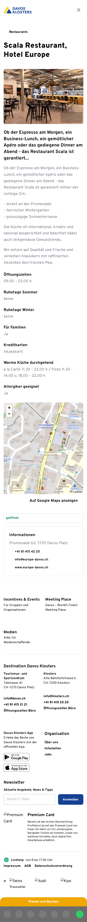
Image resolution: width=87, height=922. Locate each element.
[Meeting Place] (47, 593)
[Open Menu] (78, 9)
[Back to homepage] (18, 10)
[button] (43, 448)
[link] (6, 723)
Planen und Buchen (44, 902)
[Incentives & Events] (6, 593)
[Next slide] (76, 117)
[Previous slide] (65, 117)
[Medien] (6, 625)
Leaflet (77, 492)
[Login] (55, 10)
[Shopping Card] (66, 10)
